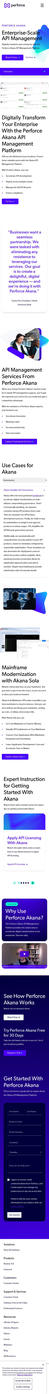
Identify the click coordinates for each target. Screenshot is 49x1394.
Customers (10, 1277)
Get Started (14, 1215)
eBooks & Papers (11, 1322)
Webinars (8, 1345)
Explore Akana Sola (14, 756)
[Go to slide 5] (28, 883)
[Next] (32, 883)
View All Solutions (11, 1250)
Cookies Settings (23, 1387)
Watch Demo (11, 57)
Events (7, 1339)
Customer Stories (11, 1283)
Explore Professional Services (18, 441)
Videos (7, 1333)
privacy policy (17, 1206)
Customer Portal (11, 1297)
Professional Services (13, 1308)
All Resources (9, 1356)
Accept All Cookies (23, 1381)
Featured (8, 1269)
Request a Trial (13, 1053)
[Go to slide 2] (21, 883)
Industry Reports (11, 1328)
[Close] (43, 1364)
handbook (36, 495)
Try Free (29, 57)
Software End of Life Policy (15, 1303)
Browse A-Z (9, 1263)
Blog (6, 1350)
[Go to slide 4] (26, 883)
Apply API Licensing (16, 864)
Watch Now (12, 1017)
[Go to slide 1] (19, 883)
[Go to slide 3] (23, 883)
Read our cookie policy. (25, 1375)
